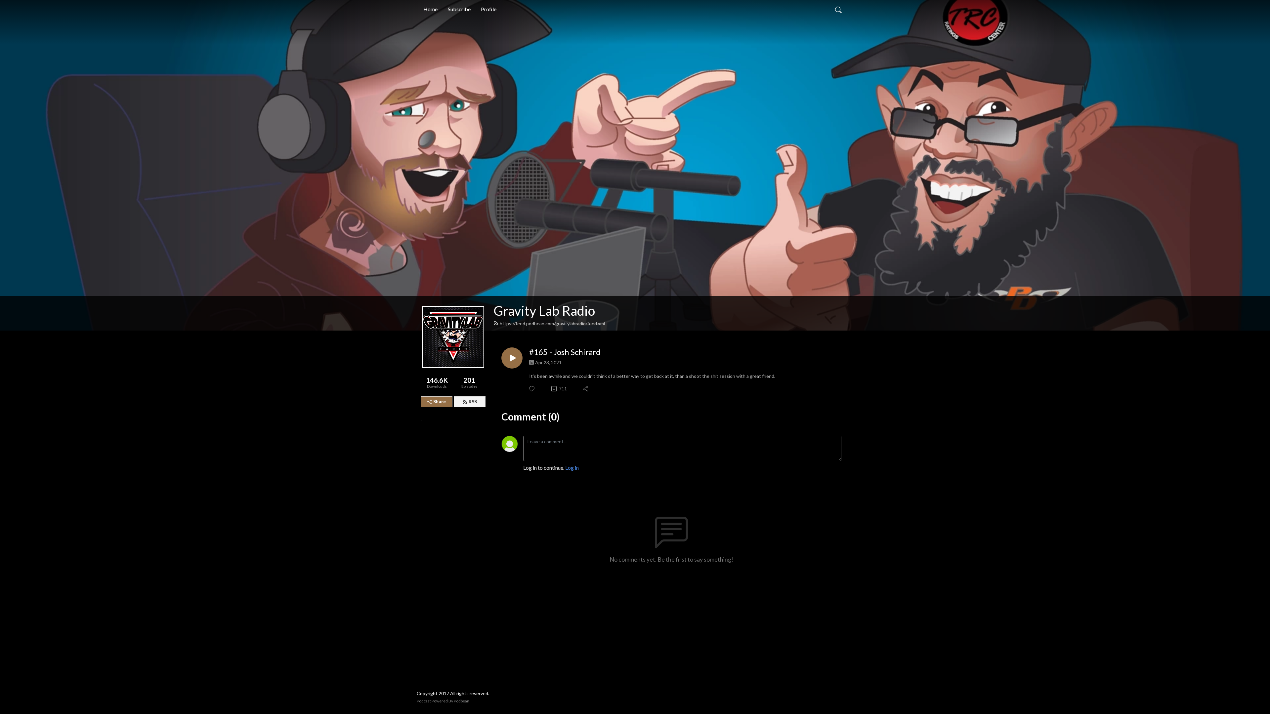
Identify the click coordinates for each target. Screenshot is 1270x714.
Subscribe (459, 9)
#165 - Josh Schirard (565, 352)
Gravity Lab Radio (544, 311)
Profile (488, 9)
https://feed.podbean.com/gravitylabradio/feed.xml (552, 323)
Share (439, 401)
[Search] (838, 9)
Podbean (461, 700)
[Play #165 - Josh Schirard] (512, 358)
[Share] (586, 388)
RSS (473, 401)
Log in (572, 467)
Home (430, 9)
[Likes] (532, 388)
